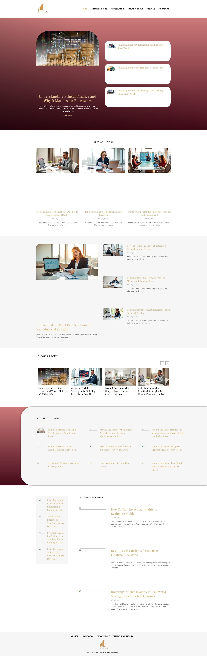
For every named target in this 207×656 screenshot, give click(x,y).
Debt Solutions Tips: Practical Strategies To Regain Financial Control (151, 391)
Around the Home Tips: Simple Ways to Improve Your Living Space (118, 391)
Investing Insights (98, 9)
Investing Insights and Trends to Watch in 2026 (140, 67)
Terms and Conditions (123, 636)
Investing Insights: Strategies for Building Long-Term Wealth (83, 391)
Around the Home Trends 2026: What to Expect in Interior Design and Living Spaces (168, 433)
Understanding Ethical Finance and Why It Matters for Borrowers (67, 98)
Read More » (67, 115)
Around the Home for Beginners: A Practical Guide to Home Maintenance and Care (116, 433)
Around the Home (135, 9)
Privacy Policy (103, 636)
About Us (151, 9)
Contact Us (163, 9)
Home (84, 9)
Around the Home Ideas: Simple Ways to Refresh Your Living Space (167, 466)
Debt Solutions (117, 9)
